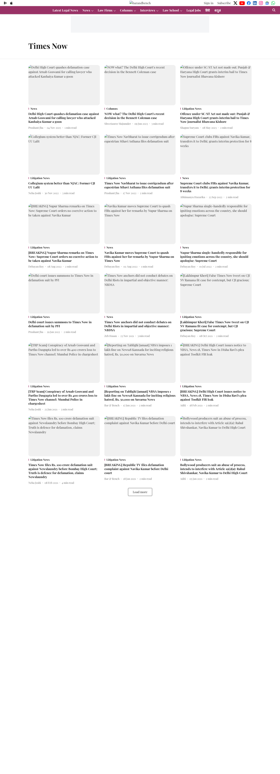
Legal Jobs (193, 10)
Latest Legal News (65, 10)
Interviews (147, 10)
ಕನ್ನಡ (217, 10)
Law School (171, 10)
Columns (126, 10)
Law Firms (105, 10)
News (86, 10)
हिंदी (207, 10)
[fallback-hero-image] (64, 85)
